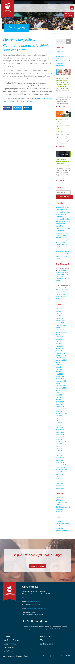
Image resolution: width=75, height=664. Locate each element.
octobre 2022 (60, 411)
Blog (57, 58)
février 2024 (60, 376)
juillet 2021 (59, 446)
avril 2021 (59, 453)
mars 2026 (59, 318)
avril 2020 (59, 481)
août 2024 (59, 362)
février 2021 (60, 458)
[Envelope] (45, 621)
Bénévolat (8, 651)
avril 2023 (59, 399)
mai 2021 (59, 451)
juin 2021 (59, 448)
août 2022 (59, 416)
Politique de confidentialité (48, 656)
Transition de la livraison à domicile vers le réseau (62, 162)
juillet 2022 (59, 418)
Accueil (47, 33)
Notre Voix (59, 65)
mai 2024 (59, 369)
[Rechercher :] (63, 193)
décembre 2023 (61, 381)
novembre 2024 (61, 355)
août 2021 (59, 444)
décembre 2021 (61, 434)
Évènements (53, 33)
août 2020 (59, 472)
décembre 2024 (61, 353)
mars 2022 (59, 427)
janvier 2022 (60, 432)
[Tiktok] (41, 621)
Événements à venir (48, 636)
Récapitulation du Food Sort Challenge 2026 (62, 247)
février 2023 (60, 402)
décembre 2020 (61, 462)
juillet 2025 (59, 337)
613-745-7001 (34, 602)
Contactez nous (63, 2)
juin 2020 (59, 476)
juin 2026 (59, 311)
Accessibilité (64, 656)
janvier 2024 (60, 378)
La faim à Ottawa (11, 640)
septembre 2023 (61, 388)
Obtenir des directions (29, 598)
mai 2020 (59, 479)
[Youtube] (36, 621)
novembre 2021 (61, 437)
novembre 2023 (61, 383)
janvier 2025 (60, 351)
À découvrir (59, 51)
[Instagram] (27, 621)
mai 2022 (59, 423)
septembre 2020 (61, 469)
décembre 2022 (61, 406)
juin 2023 (59, 395)
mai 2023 (59, 397)
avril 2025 (59, 344)
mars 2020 (59, 483)
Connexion (59, 521)
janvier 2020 (60, 488)
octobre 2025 (60, 330)
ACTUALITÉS (39, 2)
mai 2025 (59, 341)
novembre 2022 (61, 409)
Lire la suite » (60, 106)
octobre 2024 (60, 358)
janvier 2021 (60, 460)
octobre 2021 (60, 439)
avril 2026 (59, 316)
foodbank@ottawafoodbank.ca (36, 608)
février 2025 (60, 348)
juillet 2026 (59, 309)
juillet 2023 (59, 392)
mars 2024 (59, 374)
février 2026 (60, 320)
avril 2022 (59, 425)
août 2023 (59, 390)
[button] (68, 7)
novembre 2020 (61, 465)
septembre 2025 (61, 332)
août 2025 (59, 334)
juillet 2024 (59, 365)
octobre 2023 (60, 385)
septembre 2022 (61, 413)
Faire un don (50, 2)
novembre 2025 (61, 327)
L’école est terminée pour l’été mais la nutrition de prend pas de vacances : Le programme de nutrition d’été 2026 (62, 83)
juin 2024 (59, 367)
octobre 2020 (60, 467)
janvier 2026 (60, 323)
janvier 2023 (60, 404)
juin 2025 (59, 339)
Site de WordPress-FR (63, 530)
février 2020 (60, 486)
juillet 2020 (59, 474)
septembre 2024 (61, 360)
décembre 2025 (61, 325)
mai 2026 (59, 313)
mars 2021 (59, 455)
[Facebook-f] (23, 621)
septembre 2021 (61, 441)
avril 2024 (59, 371)
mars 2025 (59, 346)
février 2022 (60, 430)
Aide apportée (10, 643)
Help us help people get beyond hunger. (37, 555)
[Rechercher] (68, 41)
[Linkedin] (32, 621)
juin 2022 (59, 420)
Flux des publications (63, 523)
